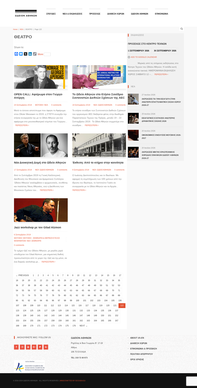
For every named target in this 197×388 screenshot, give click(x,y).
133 (88, 310)
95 (47, 300)
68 (101, 290)
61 (59, 290)
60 (53, 290)
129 (60, 310)
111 (45, 305)
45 (71, 285)
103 (98, 300)
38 (29, 285)
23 (47, 280)
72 (17, 295)
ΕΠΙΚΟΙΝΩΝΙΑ (161, 14)
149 (95, 315)
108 (24, 305)
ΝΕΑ (21, 29)
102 (91, 300)
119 (100, 305)
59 (47, 290)
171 (38, 326)
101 (84, 300)
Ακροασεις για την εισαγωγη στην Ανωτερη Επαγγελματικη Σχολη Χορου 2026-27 (161, 102)
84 (89, 295)
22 (41, 280)
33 (107, 280)
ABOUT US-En (137, 338)
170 (31, 326)
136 (109, 310)
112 (52, 305)
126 (38, 310)
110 (38, 305)
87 (107, 295)
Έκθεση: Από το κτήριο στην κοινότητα (97, 162)
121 (115, 305)
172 (45, 326)
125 (31, 310)
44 (65, 285)
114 (66, 305)
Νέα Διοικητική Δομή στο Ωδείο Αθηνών (40, 162)
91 (23, 300)
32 (101, 280)
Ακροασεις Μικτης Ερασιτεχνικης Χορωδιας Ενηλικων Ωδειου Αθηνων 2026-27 (160, 155)
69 (107, 290)
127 (45, 310)
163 (88, 320)
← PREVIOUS (22, 275)
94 (41, 300)
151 (109, 315)
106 (120, 300)
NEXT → (84, 326)
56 (29, 290)
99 (71, 300)
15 (108, 275)
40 (41, 285)
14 (102, 275)
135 (102, 310)
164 (95, 320)
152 (116, 315)
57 (35, 290)
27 (71, 280)
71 (119, 290)
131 (74, 310)
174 (60, 326)
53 (119, 285)
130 (67, 310)
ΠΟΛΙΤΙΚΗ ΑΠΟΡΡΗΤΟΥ (141, 354)
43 (59, 285)
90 (17, 300)
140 (31, 315)
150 (102, 315)
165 (102, 320)
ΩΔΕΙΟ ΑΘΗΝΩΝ (105, 105)
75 (35, 295)
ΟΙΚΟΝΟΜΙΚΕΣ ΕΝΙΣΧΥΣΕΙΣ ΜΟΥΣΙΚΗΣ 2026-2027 (161, 136)
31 (95, 280)
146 (74, 315)
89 (119, 295)
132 (81, 310)
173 (52, 326)
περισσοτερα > (22, 125)
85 (95, 295)
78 (53, 295)
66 (89, 290)
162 (81, 320)
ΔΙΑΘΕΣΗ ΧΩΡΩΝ (115, 14)
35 (119, 280)
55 (23, 290)
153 (17, 320)
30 (89, 280)
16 (114, 275)
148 (88, 315)
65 (83, 290)
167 (116, 320)
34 (113, 280)
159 (60, 320)
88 (113, 295)
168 (17, 326)
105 (113, 300)
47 (83, 285)
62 (65, 290)
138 (17, 315)
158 (52, 320)
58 (41, 290)
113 (59, 305)
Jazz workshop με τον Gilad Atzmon (37, 227)
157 (45, 320)
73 (23, 295)
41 (47, 285)
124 (24, 310)
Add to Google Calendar (144, 57)
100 (77, 300)
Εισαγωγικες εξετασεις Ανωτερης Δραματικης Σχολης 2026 (158, 119)
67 (95, 290)
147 (81, 315)
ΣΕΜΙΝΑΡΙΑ (36, 241)
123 (17, 310)
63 (71, 290)
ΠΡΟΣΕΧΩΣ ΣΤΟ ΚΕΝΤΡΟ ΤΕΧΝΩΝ (147, 43)
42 (53, 285)
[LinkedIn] (46, 347)
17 (120, 275)
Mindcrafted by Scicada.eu (72, 381)
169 (24, 326)
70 (113, 290)
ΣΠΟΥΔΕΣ (51, 14)
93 (35, 300)
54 (17, 290)
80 (65, 295)
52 (113, 285)
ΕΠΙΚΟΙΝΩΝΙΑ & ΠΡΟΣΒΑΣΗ (143, 349)
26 (65, 280)
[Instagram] (22, 347)
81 (71, 295)
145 (67, 315)
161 (74, 320)
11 (84, 275)
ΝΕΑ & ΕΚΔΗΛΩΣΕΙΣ (72, 14)
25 (59, 280)
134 (95, 310)
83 (83, 295)
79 (59, 295)
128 (52, 310)
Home (15, 29)
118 (93, 305)
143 (52, 315)
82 (77, 295)
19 (23, 280)
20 (29, 280)
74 (29, 295)
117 (86, 305)
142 (45, 315)
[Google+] (34, 347)
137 (116, 310)
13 (96, 275)
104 (105, 300)
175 (67, 326)
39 (35, 285)
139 (24, 315)
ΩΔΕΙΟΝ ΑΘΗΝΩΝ (139, 14)
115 (73, 305)
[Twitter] (40, 347)
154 (24, 320)
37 (23, 285)
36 (17, 285)
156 (38, 320)
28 (77, 280)
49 (95, 285)
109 (31, 305)
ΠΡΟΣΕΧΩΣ (94, 14)
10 (78, 275)
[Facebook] (16, 347)
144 (60, 315)
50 (101, 285)
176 (74, 326)
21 (35, 280)
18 (17, 280)
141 (38, 315)
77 (47, 295)
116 (80, 305)
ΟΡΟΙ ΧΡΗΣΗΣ (137, 359)
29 (83, 280)
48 (89, 285)
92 (29, 300)
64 (77, 290)
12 (90, 275)
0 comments (56, 105)
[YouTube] (28, 347)
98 (65, 300)
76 (41, 295)
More (40, 54)
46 (77, 285)
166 (109, 320)
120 (107, 305)
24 (53, 280)
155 (31, 320)
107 (17, 305)
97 (59, 300)
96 (53, 300)
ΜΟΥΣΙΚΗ (39, 105)
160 (67, 320)
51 (107, 285)
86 (101, 295)
